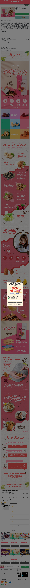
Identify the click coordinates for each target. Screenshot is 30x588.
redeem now (15, 302)
